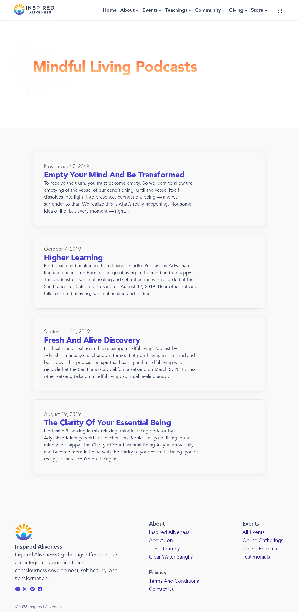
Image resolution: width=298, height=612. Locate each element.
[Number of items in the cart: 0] (279, 10)
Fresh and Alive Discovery (92, 340)
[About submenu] (137, 10)
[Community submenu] (223, 10)
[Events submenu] (160, 10)
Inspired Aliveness (38, 547)
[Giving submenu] (245, 10)
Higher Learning (73, 258)
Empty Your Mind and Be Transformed (114, 175)
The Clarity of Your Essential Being (107, 423)
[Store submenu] (265, 10)
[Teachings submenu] (189, 10)
